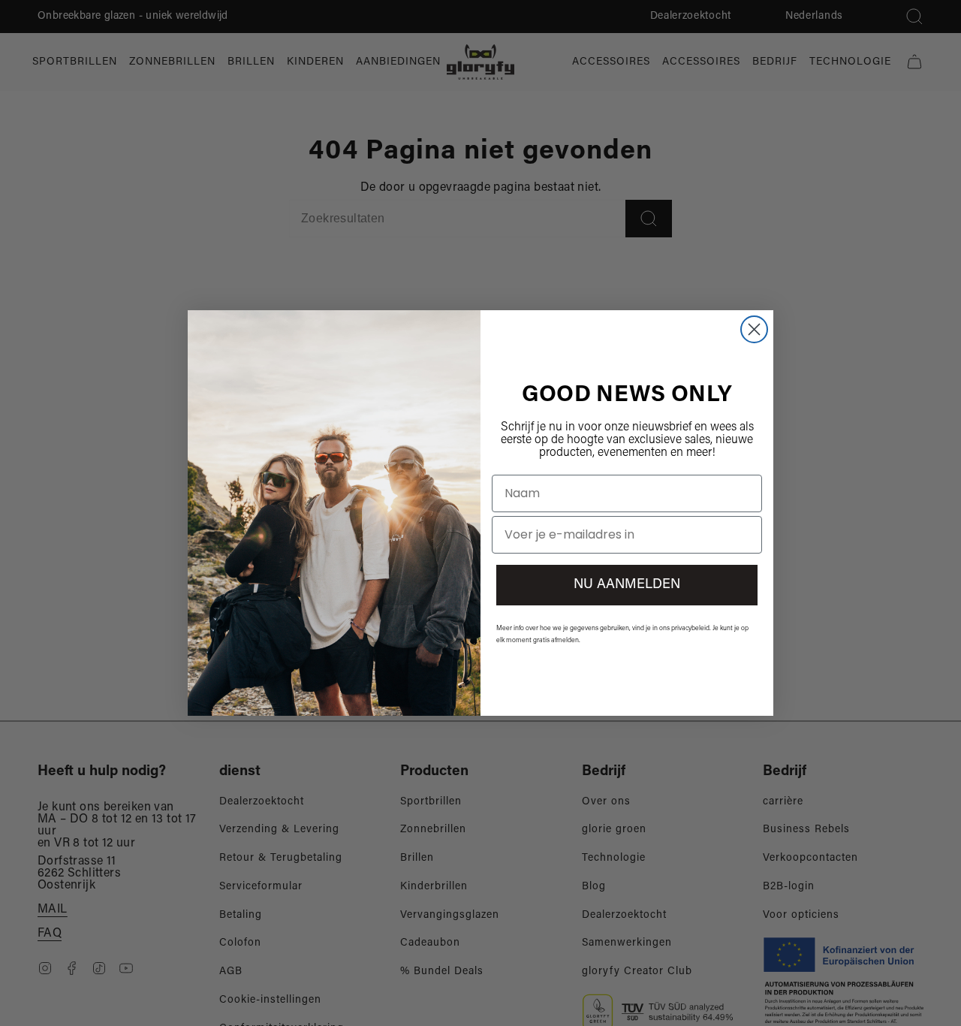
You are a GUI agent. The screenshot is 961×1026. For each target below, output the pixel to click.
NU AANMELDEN (627, 585)
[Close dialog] (754, 329)
